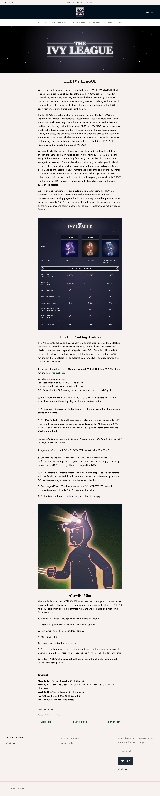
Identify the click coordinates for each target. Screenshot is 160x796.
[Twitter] (5, 2)
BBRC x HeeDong (78, 22)
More (121, 22)
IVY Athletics (110, 22)
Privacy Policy (68, 743)
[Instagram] (9, 2)
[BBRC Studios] (80, 12)
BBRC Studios (42, 22)
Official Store (94, 22)
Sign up (125, 761)
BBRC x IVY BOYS (59, 22)
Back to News (80, 721)
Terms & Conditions (70, 738)
